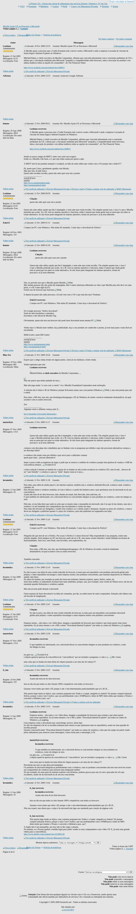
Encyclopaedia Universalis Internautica (40, 414)
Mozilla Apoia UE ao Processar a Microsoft (21, 26)
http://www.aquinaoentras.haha (37, 183)
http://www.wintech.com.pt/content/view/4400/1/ (44, 67)
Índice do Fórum (33, 35)
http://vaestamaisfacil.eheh (35, 185)
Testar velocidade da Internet (122, 2)
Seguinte (24, 29)
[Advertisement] (68, 16)
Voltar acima (8, 71)
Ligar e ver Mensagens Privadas (84, 6)
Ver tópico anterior (106, 39)
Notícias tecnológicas (52, 35)
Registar (105, 6)
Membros (44, 6)
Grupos (55, 6)
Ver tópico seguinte (124, 39)
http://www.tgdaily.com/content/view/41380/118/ (44, 834)
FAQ (22, 6)
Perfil (65, 6)
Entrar (115, 6)
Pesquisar (33, 6)
